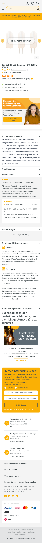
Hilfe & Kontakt (10, 470)
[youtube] (17, 496)
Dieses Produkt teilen (12, 72)
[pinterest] (13, 496)
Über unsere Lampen (12, 476)
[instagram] (9, 496)
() (18, 70)
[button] (21, 16)
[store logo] (3, 3)
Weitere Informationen (27, 196)
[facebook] (5, 496)
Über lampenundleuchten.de (15, 464)
